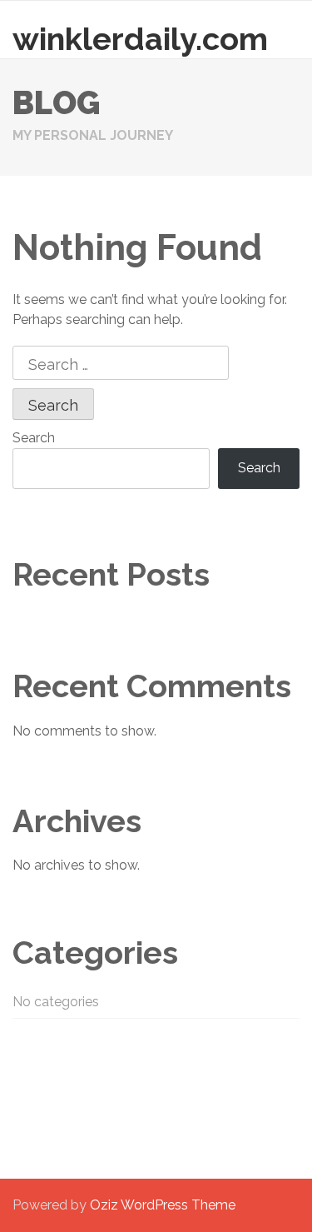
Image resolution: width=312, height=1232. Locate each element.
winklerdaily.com (140, 38)
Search (33, 438)
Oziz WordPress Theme (162, 1205)
